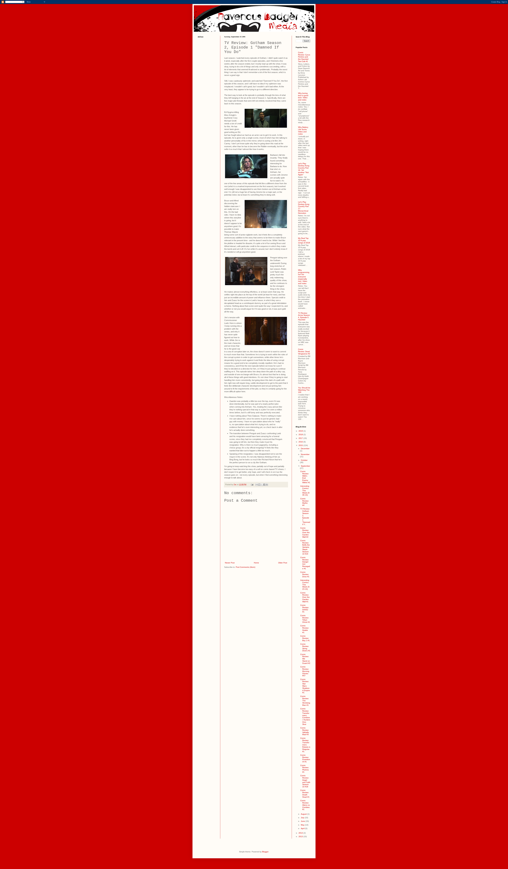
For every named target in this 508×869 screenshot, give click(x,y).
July (303, 818)
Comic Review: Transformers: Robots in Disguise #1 (305, 745)
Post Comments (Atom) (245, 567)
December (305, 448)
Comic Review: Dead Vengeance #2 (304, 351)
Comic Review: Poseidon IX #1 (305, 758)
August (304, 814)
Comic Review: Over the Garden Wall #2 (305, 532)
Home (256, 563)
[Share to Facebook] (264, 484)
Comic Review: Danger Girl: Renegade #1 (305, 563)
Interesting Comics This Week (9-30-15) (305, 490)
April (303, 828)
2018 (301, 434)
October (304, 460)
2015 (301, 445)
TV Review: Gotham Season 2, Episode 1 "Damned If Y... (305, 516)
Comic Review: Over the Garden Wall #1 (305, 597)
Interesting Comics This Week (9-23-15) (305, 584)
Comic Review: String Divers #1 (305, 647)
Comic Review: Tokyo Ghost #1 (305, 618)
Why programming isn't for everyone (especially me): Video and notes (303, 276)
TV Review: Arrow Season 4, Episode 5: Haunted (304, 316)
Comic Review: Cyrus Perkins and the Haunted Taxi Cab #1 (304, 56)
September (305, 466)
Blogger (265, 852)
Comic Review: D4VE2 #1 (304, 608)
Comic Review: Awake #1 (304, 629)
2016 (301, 442)
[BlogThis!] (259, 484)
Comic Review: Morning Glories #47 (304, 671)
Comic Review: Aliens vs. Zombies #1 (305, 804)
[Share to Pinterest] (267, 484)
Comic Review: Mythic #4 (304, 502)
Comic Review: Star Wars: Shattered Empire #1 (305, 686)
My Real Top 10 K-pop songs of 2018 (304, 240)
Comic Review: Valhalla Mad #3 (304, 731)
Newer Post (230, 563)
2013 (301, 836)
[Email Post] (252, 485)
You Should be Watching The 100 (304, 390)
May (303, 825)
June (303, 821)
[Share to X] (261, 484)
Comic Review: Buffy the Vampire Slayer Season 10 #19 (305, 547)
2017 (301, 438)
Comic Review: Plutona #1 (304, 768)
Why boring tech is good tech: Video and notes (303, 96)
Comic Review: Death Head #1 (304, 793)
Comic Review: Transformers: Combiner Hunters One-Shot (305, 716)
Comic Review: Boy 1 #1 (305, 638)
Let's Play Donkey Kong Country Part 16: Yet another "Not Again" (303, 169)
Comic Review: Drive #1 (304, 574)
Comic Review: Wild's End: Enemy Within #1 (305, 477)
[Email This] (256, 484)
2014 (301, 833)
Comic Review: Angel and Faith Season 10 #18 (305, 781)
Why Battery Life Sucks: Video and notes (303, 130)
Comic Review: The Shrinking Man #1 (305, 700)
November (305, 454)
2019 (301, 431)
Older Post (282, 563)
